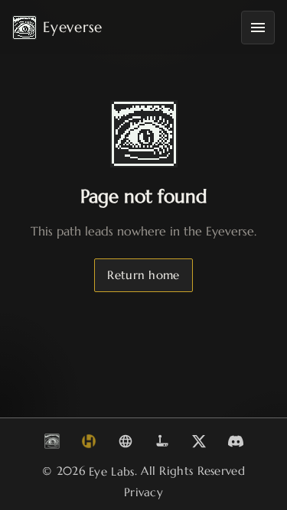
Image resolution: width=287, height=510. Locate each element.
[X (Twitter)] (199, 441)
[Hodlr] (89, 441)
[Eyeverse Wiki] (125, 441)
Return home (143, 275)
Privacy (143, 492)
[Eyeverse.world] (52, 441)
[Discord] (235, 441)
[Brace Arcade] (162, 441)
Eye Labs (111, 471)
